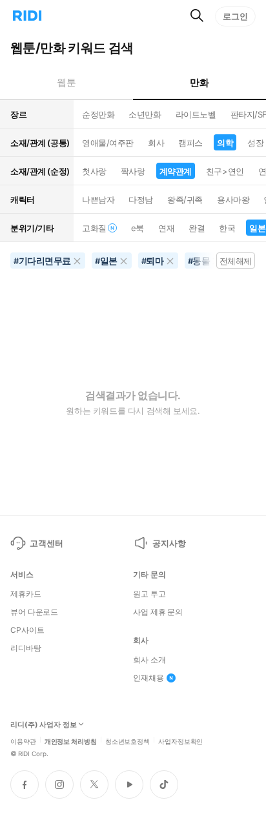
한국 (227, 228)
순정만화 (98, 114)
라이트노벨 (196, 114)
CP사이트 (27, 630)
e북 (137, 228)
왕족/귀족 (185, 199)
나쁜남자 (98, 199)
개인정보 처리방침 (71, 740)
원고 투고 (149, 594)
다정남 (140, 199)
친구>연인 (225, 171)
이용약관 (23, 740)
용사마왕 (233, 199)
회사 (156, 143)
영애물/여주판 (108, 143)
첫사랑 (94, 171)
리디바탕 (25, 648)
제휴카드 (25, 594)
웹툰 (66, 82)
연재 (166, 228)
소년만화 (144, 114)
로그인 (235, 16)
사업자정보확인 (180, 740)
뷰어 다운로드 (34, 612)
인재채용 (148, 677)
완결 (197, 228)
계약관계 (175, 171)
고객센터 (46, 543)
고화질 (94, 228)
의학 (225, 143)
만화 (199, 82)
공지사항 (168, 543)
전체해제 (236, 261)
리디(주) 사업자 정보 (43, 725)
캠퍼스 (190, 143)
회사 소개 (149, 659)
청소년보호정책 (127, 740)
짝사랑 (133, 171)
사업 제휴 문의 (158, 612)
